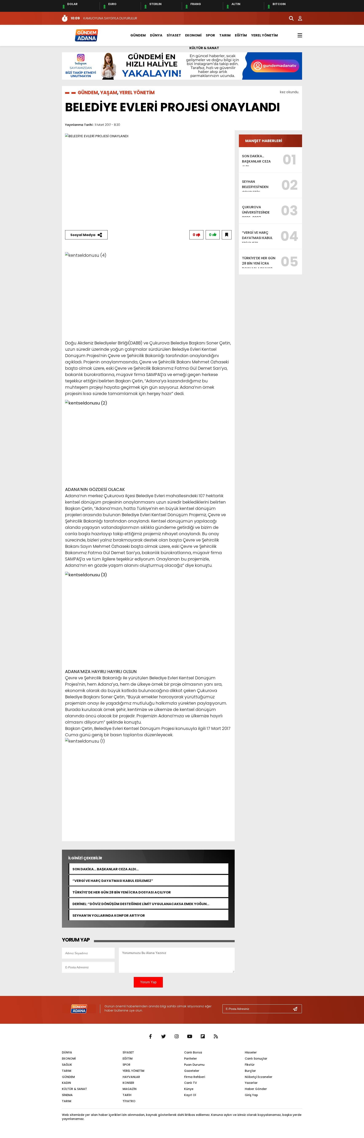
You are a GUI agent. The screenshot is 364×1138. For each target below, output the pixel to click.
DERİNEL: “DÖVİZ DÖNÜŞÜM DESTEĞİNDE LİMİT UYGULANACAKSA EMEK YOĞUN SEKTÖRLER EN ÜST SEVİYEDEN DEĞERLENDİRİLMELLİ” (139, 904)
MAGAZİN (129, 1089)
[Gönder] (297, 1008)
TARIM (225, 35)
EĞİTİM (241, 35)
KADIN (66, 1083)
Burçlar (250, 1071)
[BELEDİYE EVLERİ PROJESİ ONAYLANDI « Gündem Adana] (86, 35)
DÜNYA (156, 35)
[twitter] (163, 1036)
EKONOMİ (193, 35)
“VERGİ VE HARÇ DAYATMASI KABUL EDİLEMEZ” (112, 880)
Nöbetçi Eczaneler (258, 1077)
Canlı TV (190, 1083)
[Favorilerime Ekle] (227, 234)
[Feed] (215, 1036)
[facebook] (150, 1036)
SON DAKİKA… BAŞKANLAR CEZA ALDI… (105, 869)
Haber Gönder (256, 1089)
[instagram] (176, 1036)
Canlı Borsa (193, 1052)
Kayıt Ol (190, 1095)
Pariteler (190, 1058)
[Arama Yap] (289, 18)
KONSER (128, 1083)
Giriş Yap (251, 1095)
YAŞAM (108, 92)
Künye (188, 1089)
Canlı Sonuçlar (256, 1058)
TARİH (127, 1095)
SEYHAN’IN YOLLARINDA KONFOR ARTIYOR (108, 915)
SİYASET (174, 35)
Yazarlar (251, 1083)
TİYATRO (129, 1101)
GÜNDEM (138, 35)
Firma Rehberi (194, 1077)
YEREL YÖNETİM (264, 35)
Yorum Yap (148, 982)
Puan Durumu (194, 1065)
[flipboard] (202, 1036)
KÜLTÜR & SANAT (204, 48)
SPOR (210, 35)
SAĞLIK (67, 1065)
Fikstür (250, 1065)
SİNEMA (67, 1095)
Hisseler (251, 1052)
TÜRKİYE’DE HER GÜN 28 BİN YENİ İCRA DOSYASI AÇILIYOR (121, 892)
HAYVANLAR (131, 1077)
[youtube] (189, 1036)
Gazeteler (191, 1071)
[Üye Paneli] (298, 18)
